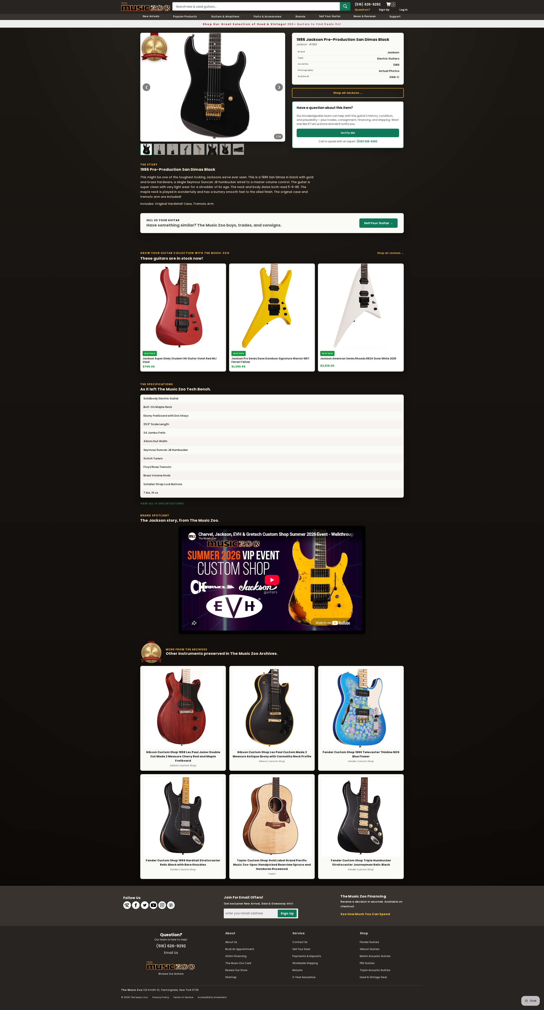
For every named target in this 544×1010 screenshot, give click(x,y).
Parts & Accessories (267, 16)
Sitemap (231, 977)
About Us (231, 942)
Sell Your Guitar (330, 16)
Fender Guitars (369, 942)
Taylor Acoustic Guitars (375, 970)
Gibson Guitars (370, 949)
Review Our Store (236, 970)
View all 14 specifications (162, 503)
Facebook (136, 905)
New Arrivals (151, 16)
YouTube (153, 905)
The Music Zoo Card (238, 963)
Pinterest (171, 905)
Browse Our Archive (171, 974)
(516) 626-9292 (368, 4)
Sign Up (384, 9)
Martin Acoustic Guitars (375, 956)
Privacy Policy (160, 997)
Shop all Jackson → (348, 93)
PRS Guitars (367, 963)
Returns (297, 970)
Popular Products (185, 16)
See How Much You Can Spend (365, 914)
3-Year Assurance (304, 977)
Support (395, 16)
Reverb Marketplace (127, 905)
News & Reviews (365, 16)
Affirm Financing (235, 956)
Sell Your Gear (301, 949)
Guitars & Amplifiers (225, 16)
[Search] (345, 6)
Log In (404, 9)
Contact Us (299, 942)
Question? (362, 10)
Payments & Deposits (306, 956)
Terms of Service (183, 997)
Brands (300, 16)
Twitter (145, 905)
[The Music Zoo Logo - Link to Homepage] (145, 6)
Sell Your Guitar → (378, 223)
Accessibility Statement (212, 997)
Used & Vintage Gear (373, 977)
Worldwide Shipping (305, 963)
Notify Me (348, 133)
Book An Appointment (239, 949)
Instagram (162, 905)
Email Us (171, 952)
